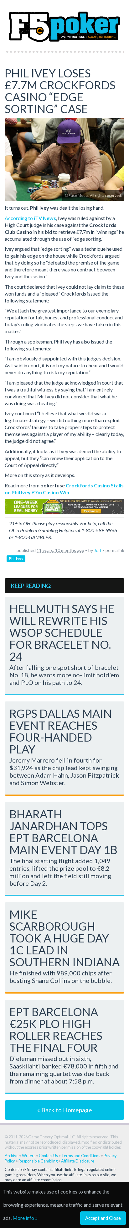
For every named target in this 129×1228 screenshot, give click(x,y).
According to (30, 218)
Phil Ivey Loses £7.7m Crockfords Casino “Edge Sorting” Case (60, 91)
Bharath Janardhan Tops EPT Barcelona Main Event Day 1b (63, 832)
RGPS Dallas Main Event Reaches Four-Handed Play (60, 731)
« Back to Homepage (64, 1110)
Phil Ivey (16, 558)
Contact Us (48, 1155)
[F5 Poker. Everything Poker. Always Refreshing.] (64, 23)
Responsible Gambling (38, 1160)
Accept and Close (103, 1218)
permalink (115, 550)
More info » (25, 1218)
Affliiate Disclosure (77, 1160)
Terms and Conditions (80, 1155)
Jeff (97, 550)
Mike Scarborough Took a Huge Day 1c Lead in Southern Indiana (64, 938)
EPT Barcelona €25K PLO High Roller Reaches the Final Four (55, 1029)
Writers (28, 1155)
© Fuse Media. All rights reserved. (93, 195)
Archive (11, 1155)
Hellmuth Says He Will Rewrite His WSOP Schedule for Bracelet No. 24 (62, 632)
